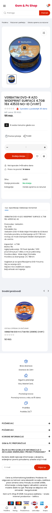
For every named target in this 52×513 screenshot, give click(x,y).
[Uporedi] (44, 156)
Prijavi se (42, 467)
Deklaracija (23, 208)
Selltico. (35, 496)
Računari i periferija (17, 22)
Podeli (28, 136)
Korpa (45, 509)
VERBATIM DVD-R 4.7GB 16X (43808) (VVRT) (24, 332)
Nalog (15, 510)
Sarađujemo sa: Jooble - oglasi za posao (17, 473)
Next (47, 290)
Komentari (33, 208)
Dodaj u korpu (18, 156)
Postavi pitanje (14, 136)
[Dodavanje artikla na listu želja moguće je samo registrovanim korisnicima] (37, 156)
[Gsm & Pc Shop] (26, 5)
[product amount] (7, 147)
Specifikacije (14, 208)
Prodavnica (24, 510)
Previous (44, 290)
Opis (6, 208)
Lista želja (35, 509)
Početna (5, 22)
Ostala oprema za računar (38, 22)
